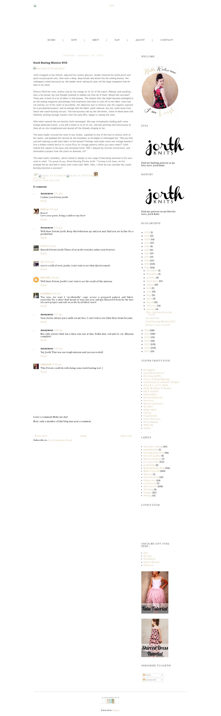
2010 (147, 334)
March (150, 302)
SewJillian (46, 293)
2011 (146, 330)
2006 (147, 348)
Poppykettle (150, 416)
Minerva (148, 474)
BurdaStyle (150, 559)
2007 (147, 344)
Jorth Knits (150, 465)
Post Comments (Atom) (60, 440)
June (149, 291)
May (149, 295)
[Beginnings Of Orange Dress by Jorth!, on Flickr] (49, 68)
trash (43, 246)
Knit (96, 40)
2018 (147, 246)
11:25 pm (51, 246)
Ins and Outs (152, 318)
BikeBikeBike (151, 450)
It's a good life (152, 462)
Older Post (126, 436)
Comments (151, 680)
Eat (117, 40)
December (152, 270)
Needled (148, 407)
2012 (147, 267)
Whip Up (148, 425)
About (140, 40)
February (152, 306)
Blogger (116, 710)
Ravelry (148, 556)
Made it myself (152, 471)
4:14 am (55, 278)
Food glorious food (154, 453)
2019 (147, 243)
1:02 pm (58, 348)
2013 (146, 264)
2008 (147, 341)
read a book (150, 483)
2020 (147, 239)
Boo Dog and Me (152, 376)
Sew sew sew (51, 181)
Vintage (148, 492)
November (152, 274)
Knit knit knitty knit (154, 468)
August (150, 285)
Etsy (146, 553)
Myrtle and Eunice (153, 404)
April (149, 299)
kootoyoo (149, 400)
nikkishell (46, 364)
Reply (44, 201)
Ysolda (147, 428)
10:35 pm (57, 364)
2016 (147, 253)
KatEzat (45, 209)
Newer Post (41, 436)
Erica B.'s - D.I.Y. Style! (156, 385)
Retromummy (151, 422)
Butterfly (45, 278)
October (151, 278)
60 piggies (149, 370)
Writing (148, 495)
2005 (147, 351)
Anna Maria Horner (154, 373)
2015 (146, 257)
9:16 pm (54, 209)
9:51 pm (58, 228)
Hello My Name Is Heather (158, 388)
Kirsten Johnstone (153, 397)
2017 (146, 250)
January (151, 309)
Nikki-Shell (150, 410)
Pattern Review (152, 562)
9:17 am (58, 314)
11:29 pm (49, 262)
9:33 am (58, 330)
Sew (74, 40)
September (152, 281)
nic (42, 262)
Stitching (149, 489)
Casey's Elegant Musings (157, 379)
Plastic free (150, 480)
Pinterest (148, 565)
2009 (147, 337)
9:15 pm (58, 193)
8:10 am (56, 293)
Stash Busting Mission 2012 (160, 321)
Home (52, 40)
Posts (148, 675)
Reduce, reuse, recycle (158, 325)
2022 (147, 232)
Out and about (151, 477)
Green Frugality (152, 456)
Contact (167, 40)
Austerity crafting (153, 446)
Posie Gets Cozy (152, 419)
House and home (153, 459)
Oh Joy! (148, 413)
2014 (146, 260)
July (149, 288)
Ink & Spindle (151, 391)
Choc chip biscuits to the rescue (159, 313)
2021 (147, 236)
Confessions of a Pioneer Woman (161, 382)
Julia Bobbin (150, 394)
